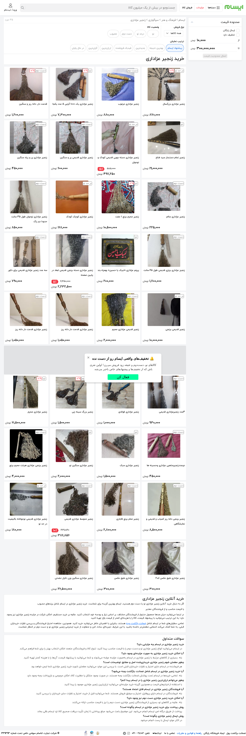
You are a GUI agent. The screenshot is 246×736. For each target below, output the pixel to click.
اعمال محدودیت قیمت (215, 56)
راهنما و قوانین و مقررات (189, 733)
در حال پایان (78, 48)
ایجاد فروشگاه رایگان (214, 733)
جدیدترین (140, 48)
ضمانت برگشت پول (236, 733)
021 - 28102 (138, 733)
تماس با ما (169, 733)
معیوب (113, 33)
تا (215, 48)
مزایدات (200, 7)
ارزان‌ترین (106, 48)
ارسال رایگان (229, 30)
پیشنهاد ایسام (175, 48)
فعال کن (123, 377)
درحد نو (140, 33)
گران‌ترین (92, 48)
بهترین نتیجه (156, 48)
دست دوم (127, 33)
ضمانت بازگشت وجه (136, 623)
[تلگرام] (124, 733)
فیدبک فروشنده (123, 48)
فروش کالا (187, 7)
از (215, 40)
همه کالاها (176, 33)
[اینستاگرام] (128, 733)
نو (153, 33)
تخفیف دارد (229, 34)
